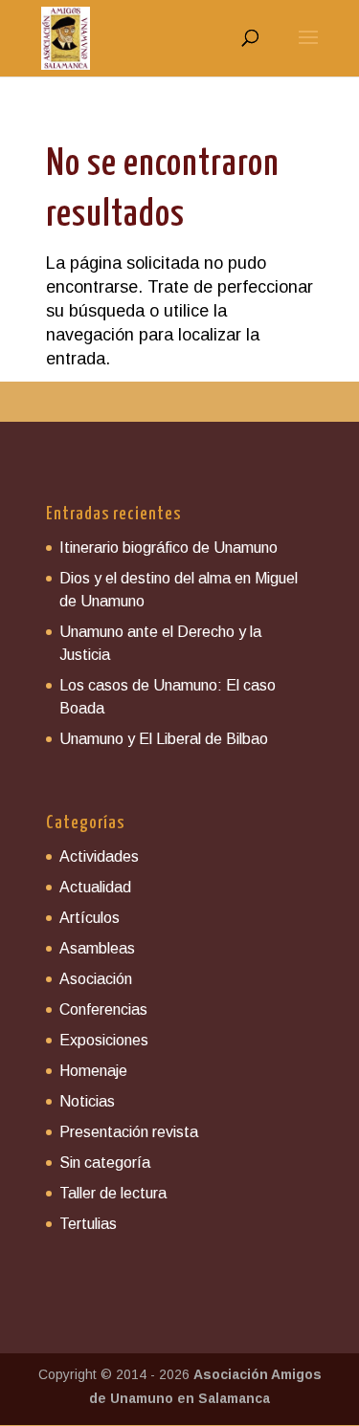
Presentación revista (128, 1132)
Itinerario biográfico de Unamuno (168, 547)
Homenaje (93, 1071)
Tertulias (88, 1224)
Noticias (87, 1101)
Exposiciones (103, 1040)
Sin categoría (104, 1162)
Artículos (89, 918)
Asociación (95, 979)
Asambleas (97, 948)
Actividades (99, 856)
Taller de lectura (113, 1193)
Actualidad (95, 887)
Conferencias (103, 1009)
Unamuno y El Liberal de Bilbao (163, 739)
